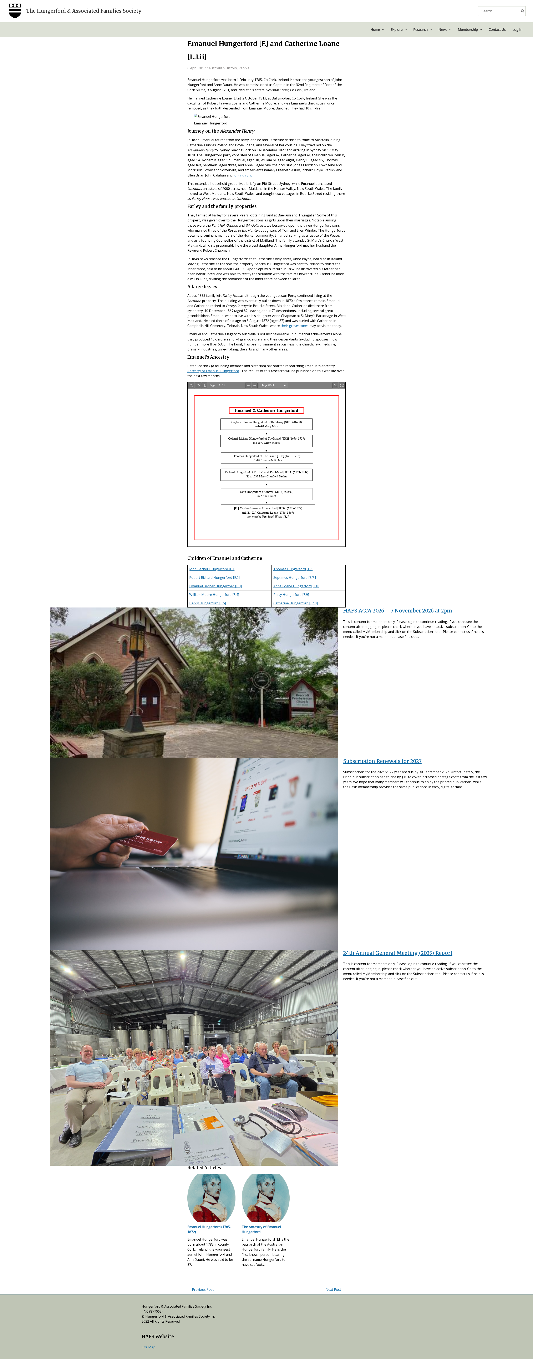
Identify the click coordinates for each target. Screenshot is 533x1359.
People (244, 68)
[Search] (523, 10)
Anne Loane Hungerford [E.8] (296, 586)
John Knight (242, 175)
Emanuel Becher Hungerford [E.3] (215, 586)
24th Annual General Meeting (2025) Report (397, 953)
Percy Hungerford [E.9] (291, 594)
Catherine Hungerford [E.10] (295, 603)
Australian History (223, 68)
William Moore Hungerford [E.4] (214, 594)
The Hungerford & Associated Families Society (84, 11)
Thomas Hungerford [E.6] (293, 569)
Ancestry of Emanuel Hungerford (213, 371)
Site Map (148, 1347)
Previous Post (201, 1289)
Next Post (335, 1289)
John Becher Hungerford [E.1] (212, 569)
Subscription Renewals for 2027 (382, 761)
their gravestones (295, 325)
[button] (382, 29)
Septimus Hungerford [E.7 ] (294, 577)
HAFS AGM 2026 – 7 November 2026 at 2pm (397, 610)
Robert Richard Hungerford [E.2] (214, 577)
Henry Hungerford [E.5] (207, 603)
